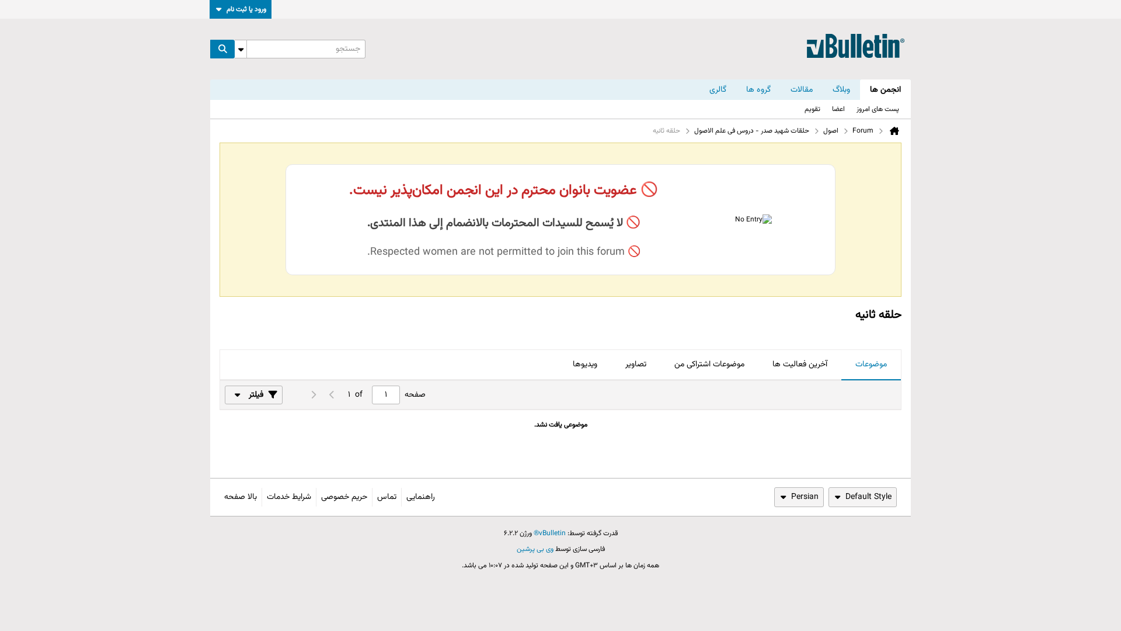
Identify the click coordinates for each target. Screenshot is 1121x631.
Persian (805, 497)
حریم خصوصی (344, 497)
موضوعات (871, 364)
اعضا (838, 109)
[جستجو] (222, 49)
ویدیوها (585, 364)
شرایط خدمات (289, 497)
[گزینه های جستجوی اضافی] (240, 49)
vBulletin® (550, 533)
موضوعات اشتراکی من (709, 364)
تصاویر (635, 364)
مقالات (802, 90)
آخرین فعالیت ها (799, 364)
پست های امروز (878, 109)
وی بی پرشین (535, 549)
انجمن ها (885, 90)
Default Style (868, 497)
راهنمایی (420, 497)
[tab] (871, 365)
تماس (386, 497)
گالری (717, 90)
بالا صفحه (240, 497)
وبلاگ (841, 90)
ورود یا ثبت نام (246, 9)
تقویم (812, 109)
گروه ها (758, 90)
